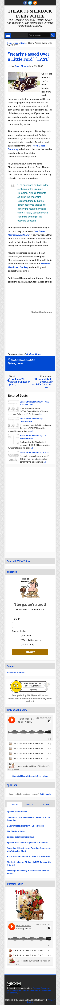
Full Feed (27, 635)
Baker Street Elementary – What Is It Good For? (28, 856)
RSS (35, 3)
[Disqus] (30, 509)
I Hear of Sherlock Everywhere (30, 14)
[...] (41, 414)
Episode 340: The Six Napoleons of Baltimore (27, 842)
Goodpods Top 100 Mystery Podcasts (30, 695)
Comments (29, 804)
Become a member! (16, 673)
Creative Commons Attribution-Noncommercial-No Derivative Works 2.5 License (29, 990)
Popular (14, 804)
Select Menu (8, 35)
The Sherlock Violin (15, 831)
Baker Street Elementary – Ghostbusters (25, 826)
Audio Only (28, 644)
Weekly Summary (31, 640)
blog (13, 363)
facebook (25, 3)
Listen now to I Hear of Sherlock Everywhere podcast (30, 699)
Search (53, 35)
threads (30, 3)
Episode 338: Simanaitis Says (20, 837)
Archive (46, 804)
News (21, 363)
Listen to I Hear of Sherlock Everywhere (30, 776)
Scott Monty (21, 66)
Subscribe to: (19, 631)
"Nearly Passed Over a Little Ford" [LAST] (29, 57)
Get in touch (45, 794)
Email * (16, 619)
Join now (30, 652)
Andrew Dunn (33, 354)
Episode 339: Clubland (17, 812)
